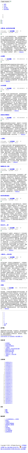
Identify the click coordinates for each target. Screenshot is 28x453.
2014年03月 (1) (8, 389)
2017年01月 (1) (8, 370)
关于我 (5, 7)
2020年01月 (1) (8, 362)
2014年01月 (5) (8, 390)
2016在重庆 (8, 429)
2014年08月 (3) (8, 383)
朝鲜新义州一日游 (5, 166)
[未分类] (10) (6, 336)
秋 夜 (6, 426)
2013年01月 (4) (8, 396)
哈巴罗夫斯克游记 (5, 195)
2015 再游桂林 (8, 430)
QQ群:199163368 (15, 449)
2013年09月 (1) (8, 391)
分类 (2, 336)
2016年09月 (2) (8, 372)
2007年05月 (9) (8, 401)
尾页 (5, 325)
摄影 (6, 409)
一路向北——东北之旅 (6, 254)
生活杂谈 (12, 141)
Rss (6, 447)
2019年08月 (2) (8, 363)
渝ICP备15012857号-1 (13, 447)
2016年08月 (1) (8, 373)
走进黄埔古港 (8, 431)
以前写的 (7, 427)
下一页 (5, 323)
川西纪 (2, 285)
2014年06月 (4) (8, 386)
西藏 (6, 411)
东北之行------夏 (4, 225)
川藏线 (7, 412)
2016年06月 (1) (8, 375)
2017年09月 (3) (8, 366)
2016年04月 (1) (8, 376)
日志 (5, 6)
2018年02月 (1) (8, 365)
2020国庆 (3, 56)
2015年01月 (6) (8, 382)
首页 (5, 4)
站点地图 (23, 449)
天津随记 (7, 422)
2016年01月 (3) (8, 377)
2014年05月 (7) (8, 387)
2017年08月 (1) (8, 367)
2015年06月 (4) (8, 379)
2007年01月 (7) (8, 403)
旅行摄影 (12, 31)
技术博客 (6, 9)
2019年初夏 (3, 85)
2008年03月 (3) (8, 398)
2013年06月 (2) (8, 394)
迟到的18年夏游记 (5, 114)
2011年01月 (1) (8, 397)
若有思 (7, 420)
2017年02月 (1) (8, 369)
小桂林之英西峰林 (9, 423)
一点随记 (3, 138)
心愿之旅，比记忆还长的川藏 (8, 28)
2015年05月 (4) (8, 380)
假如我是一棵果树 (9, 424)
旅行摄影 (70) (19, 336)
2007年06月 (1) (8, 400)
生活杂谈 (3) (13, 336)
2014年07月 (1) (8, 384)
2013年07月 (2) (8, 393)
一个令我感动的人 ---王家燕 (12, 419)
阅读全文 (21, 52)
